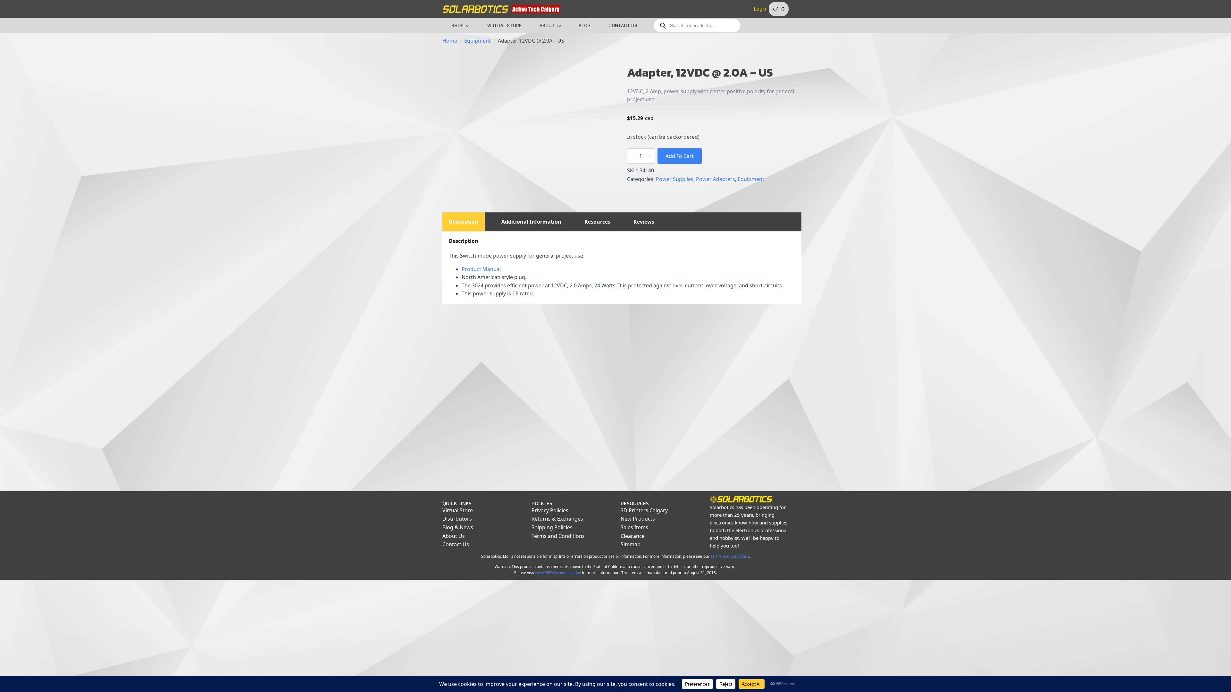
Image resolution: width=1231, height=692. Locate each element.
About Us (453, 536)
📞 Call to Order (575, 453)
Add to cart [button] (483, 453)
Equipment (477, 40)
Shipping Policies (552, 527)
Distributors (457, 518)
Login (760, 9)
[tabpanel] (621, 268)
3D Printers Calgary (644, 510)
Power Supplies (674, 179)
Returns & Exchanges (557, 518)
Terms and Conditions (558, 536)
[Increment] (649, 156)
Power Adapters (715, 179)
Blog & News (457, 527)
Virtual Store (457, 510)
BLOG (584, 25)
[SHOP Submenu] (470, 25)
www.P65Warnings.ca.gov (558, 572)
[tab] (463, 221)
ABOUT (547, 25)
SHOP (457, 25)
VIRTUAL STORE (504, 25)
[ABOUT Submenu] (561, 25)
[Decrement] (632, 156)
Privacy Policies (550, 510)
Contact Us (455, 544)
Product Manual (481, 269)
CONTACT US (622, 25)
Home (449, 40)
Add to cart (680, 156)
